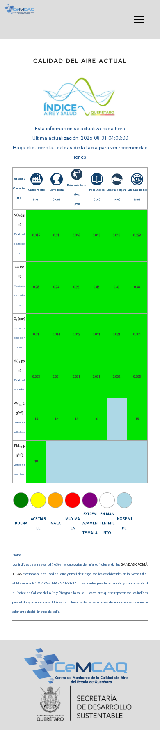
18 (36, 461)
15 (36, 419)
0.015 (36, 235)
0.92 (76, 287)
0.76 (36, 287)
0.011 (96, 334)
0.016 (76, 235)
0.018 (116, 235)
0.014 (56, 334)
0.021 (116, 334)
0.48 (137, 287)
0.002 (116, 377)
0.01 (56, 235)
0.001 (137, 334)
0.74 (56, 287)
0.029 (137, 235)
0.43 (96, 287)
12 (56, 419)
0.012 (76, 334)
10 (96, 419)
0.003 (36, 377)
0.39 (116, 287)
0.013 (96, 235)
